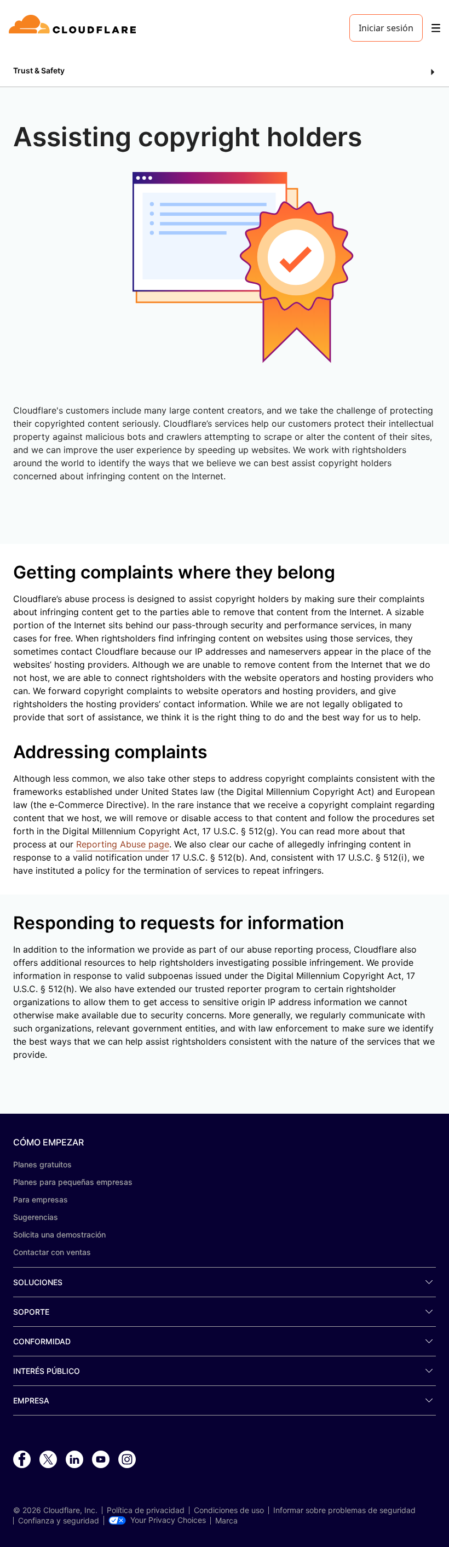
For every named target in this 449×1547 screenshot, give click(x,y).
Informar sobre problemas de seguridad (344, 1510)
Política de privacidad (146, 1510)
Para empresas (40, 1199)
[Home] (74, 28)
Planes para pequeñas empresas (73, 1182)
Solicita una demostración (59, 1234)
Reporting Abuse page (122, 844)
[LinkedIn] (74, 1460)
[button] (224, 71)
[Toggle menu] (435, 28)
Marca (226, 1521)
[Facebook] (22, 1460)
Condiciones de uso (229, 1510)
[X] (48, 1460)
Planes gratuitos (42, 1164)
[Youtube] (101, 1460)
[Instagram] (127, 1460)
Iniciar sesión (386, 28)
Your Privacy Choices (168, 1520)
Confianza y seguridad (58, 1521)
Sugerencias (35, 1217)
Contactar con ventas (52, 1252)
